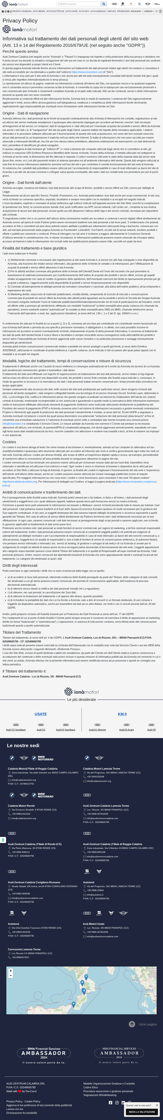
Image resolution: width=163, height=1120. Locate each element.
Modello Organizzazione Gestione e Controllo (109, 1083)
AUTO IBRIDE (39, 11)
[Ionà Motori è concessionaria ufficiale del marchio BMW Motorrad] (156, 4)
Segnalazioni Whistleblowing (99, 1095)
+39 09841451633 (21, 814)
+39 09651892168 (96, 852)
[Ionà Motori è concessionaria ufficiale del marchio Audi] (114, 4)
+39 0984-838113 (21, 852)
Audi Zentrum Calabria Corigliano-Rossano (34, 882)
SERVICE (111, 11)
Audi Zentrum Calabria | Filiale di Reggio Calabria (112, 844)
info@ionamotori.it (13, 423)
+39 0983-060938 (21, 893)
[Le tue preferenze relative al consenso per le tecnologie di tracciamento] (3, 840)
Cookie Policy (32, 1101)
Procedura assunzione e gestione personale (108, 1091)
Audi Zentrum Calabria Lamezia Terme (106, 805)
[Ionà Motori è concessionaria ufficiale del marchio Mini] (148, 4)
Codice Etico (90, 1087)
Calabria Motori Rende (21, 805)
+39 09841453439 (21, 932)
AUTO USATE (72, 11)
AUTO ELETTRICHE (55, 11)
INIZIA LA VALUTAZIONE (142, 1112)
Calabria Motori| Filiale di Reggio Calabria (32, 768)
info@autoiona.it (95, 894)
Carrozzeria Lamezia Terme (24, 949)
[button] (73, 1005)
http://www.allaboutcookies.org (20, 481)
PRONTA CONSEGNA (22, 11)
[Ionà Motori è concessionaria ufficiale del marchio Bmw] (139, 4)
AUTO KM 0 (84, 11)
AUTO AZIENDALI (98, 11)
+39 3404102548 (95, 776)
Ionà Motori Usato (93, 924)
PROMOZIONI (123, 11)
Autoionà (88, 882)
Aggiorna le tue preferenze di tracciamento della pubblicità (39, 1105)
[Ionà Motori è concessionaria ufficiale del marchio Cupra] (131, 4)
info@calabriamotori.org (24, 780)
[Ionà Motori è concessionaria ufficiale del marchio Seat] (123, 4)
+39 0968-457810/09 (97, 814)
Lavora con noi (14, 1109)
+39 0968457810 (20, 957)
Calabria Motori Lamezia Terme (101, 768)
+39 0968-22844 (95, 890)
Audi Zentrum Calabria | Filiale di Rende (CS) (34, 844)
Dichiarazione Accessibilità (21, 1113)
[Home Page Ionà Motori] (15, 3)
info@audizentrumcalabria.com (102, 818)
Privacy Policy (14, 1101)
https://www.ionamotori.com (87, 72)
